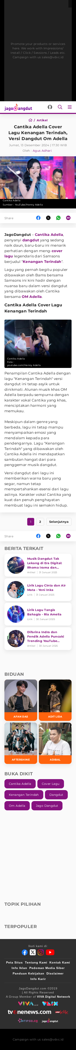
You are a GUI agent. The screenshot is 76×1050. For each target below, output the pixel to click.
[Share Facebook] (38, 218)
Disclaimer (55, 973)
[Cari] (60, 107)
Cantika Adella (49, 234)
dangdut (30, 240)
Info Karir (38, 979)
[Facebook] (25, 952)
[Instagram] (41, 952)
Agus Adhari (42, 151)
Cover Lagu (51, 784)
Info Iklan (19, 968)
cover (57, 251)
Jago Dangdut (47, 806)
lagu (8, 256)
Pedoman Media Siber (47, 968)
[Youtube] (50, 952)
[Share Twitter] (48, 218)
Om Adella (17, 806)
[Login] (50, 107)
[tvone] (29, 1012)
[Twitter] (33, 952)
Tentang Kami (36, 962)
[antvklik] (61, 1012)
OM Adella (32, 297)
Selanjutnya (59, 522)
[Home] (31, 120)
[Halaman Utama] (17, 107)
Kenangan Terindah (42, 261)
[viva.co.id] (28, 1003)
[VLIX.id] (50, 1003)
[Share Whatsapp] (58, 218)
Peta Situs (14, 962)
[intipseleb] (28, 1020)
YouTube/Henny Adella (29, 204)
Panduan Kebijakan (28, 973)
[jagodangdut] (50, 1020)
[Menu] (70, 107)
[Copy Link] (69, 218)
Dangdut (56, 795)
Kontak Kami (59, 962)
